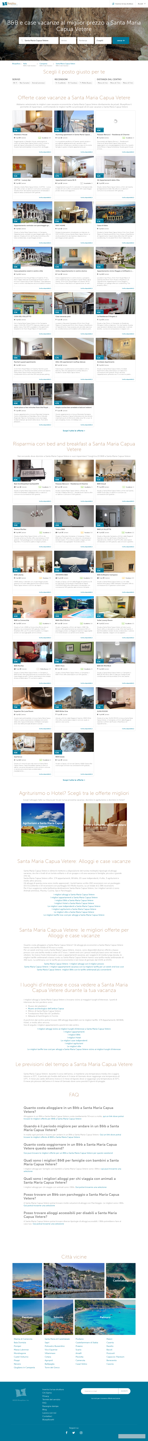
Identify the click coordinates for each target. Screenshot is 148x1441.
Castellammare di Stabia (87, 1342)
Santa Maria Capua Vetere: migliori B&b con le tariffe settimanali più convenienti (74, 969)
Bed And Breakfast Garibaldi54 (26, 484)
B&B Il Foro (59, 666)
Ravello (110, 1346)
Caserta (110, 1342)
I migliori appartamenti (74, 1032)
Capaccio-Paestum (115, 1357)
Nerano (17, 1364)
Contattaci (47, 1416)
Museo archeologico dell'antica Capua (46, 1008)
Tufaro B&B (60, 529)
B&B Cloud (101, 484)
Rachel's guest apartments (25, 362)
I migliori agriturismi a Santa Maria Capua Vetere (74, 909)
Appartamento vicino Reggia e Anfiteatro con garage (118, 271)
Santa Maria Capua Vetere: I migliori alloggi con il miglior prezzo (74, 964)
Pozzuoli (111, 1353)
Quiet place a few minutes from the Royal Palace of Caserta (38, 407)
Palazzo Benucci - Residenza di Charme (113, 135)
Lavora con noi (49, 1413)
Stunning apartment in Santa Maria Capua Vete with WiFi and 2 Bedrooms (85, 135)
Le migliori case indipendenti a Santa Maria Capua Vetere (74, 906)
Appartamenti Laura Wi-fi (65, 180)
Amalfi (78, 1353)
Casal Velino (81, 1364)
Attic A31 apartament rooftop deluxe (70, 362)
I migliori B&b (74, 1034)
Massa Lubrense (21, 1349)
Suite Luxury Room (105, 620)
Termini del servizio (51, 1399)
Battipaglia (49, 1364)
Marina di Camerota (23, 1339)
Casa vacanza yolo (63, 316)
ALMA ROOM (102, 711)
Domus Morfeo (20, 529)
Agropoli (49, 1360)
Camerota (80, 1360)
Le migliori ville (74, 1046)
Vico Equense (51, 1349)
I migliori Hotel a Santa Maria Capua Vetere (74, 903)
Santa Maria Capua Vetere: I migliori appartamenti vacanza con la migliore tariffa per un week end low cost (74, 966)
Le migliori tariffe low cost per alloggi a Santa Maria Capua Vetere (74, 915)
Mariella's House (20, 135)
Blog (44, 1409)
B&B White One (61, 711)
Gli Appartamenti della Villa (108, 180)
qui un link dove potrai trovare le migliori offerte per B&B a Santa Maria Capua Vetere (74, 1117)
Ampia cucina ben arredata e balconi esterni (73, 407)
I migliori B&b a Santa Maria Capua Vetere (74, 900)
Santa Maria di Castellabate (57, 1339)
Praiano (79, 1346)
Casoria (110, 1364)
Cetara (48, 1357)
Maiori (109, 1339)
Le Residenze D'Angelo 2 (107, 316)
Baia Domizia (20, 1342)
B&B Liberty (18, 575)
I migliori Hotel (74, 1037)
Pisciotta (79, 1357)
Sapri (47, 1342)
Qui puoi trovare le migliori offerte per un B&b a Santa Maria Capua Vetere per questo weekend (68, 1153)
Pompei (17, 1346)
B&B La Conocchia (21, 620)
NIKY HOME (60, 225)
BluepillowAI (48, 1419)
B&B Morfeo (19, 666)
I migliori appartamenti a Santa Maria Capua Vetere (74, 897)
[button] (66, 1433)
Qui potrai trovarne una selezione (91, 1187)
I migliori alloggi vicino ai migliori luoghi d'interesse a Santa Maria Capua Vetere (74, 1029)
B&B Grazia (59, 757)
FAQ (44, 1403)
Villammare (50, 1353)
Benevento (112, 1360)
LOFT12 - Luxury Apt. (22, 180)
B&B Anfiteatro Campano (107, 575)
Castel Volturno (21, 1357)
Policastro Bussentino (55, 1346)
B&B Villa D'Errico (62, 620)
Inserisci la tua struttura (53, 1389)
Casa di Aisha (102, 225)
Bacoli (109, 1349)
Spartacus (18, 757)
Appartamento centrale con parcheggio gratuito (34, 225)
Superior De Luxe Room (23, 711)
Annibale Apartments (105, 362)
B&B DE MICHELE (104, 666)
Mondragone (20, 1353)
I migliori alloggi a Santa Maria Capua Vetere (74, 894)
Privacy (45, 1396)
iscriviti (124, 1391)
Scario (78, 1349)
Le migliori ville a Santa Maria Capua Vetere (74, 912)
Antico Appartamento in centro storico (71, 271)
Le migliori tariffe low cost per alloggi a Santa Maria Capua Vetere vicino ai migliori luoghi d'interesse (74, 1049)
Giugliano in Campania (24, 1367)
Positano (80, 1339)
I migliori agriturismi (74, 1043)
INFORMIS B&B (61, 575)
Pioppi (17, 1360)
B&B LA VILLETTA (104, 529)
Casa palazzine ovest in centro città (28, 271)
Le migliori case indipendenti (74, 1040)
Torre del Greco (52, 1367)
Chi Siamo (47, 1393)
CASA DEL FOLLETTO (22, 316)
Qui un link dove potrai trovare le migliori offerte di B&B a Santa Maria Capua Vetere (72, 1135)
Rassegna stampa (50, 1406)
